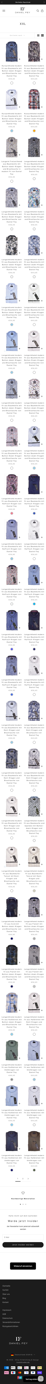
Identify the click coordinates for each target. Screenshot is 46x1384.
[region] (23, 1196)
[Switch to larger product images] (38, 35)
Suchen (5, 1290)
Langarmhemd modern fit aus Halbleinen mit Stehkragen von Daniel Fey (12, 1068)
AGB (4, 1314)
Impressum (6, 1310)
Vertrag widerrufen (34, 1379)
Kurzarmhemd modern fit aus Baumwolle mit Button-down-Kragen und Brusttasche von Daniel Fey (12, 71)
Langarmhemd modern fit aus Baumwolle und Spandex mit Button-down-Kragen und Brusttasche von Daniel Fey (34, 827)
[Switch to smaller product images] (42, 35)
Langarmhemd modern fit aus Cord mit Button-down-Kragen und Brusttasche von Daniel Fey (12, 926)
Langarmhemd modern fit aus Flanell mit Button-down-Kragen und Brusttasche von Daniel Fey (34, 926)
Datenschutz (7, 1318)
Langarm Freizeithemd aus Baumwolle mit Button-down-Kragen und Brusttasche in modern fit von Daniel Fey (11, 168)
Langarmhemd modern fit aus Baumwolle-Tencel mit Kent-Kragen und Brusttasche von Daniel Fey (12, 877)
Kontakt (5, 1302)
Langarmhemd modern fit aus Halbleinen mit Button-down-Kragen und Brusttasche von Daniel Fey (12, 1022)
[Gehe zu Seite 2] (28, 1178)
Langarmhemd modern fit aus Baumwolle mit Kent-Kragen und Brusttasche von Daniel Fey (12, 730)
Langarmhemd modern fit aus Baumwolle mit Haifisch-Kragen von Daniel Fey (12, 502)
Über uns (6, 1294)
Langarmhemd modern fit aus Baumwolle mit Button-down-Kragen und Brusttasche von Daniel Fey (34, 166)
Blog (4, 1298)
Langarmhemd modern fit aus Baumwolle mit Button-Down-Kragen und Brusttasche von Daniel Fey (12, 217)
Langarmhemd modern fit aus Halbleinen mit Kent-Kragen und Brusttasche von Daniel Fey (34, 1022)
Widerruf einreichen (23, 1266)
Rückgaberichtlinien (10, 1326)
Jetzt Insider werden (23, 1245)
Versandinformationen (11, 1322)
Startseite (6, 1286)
